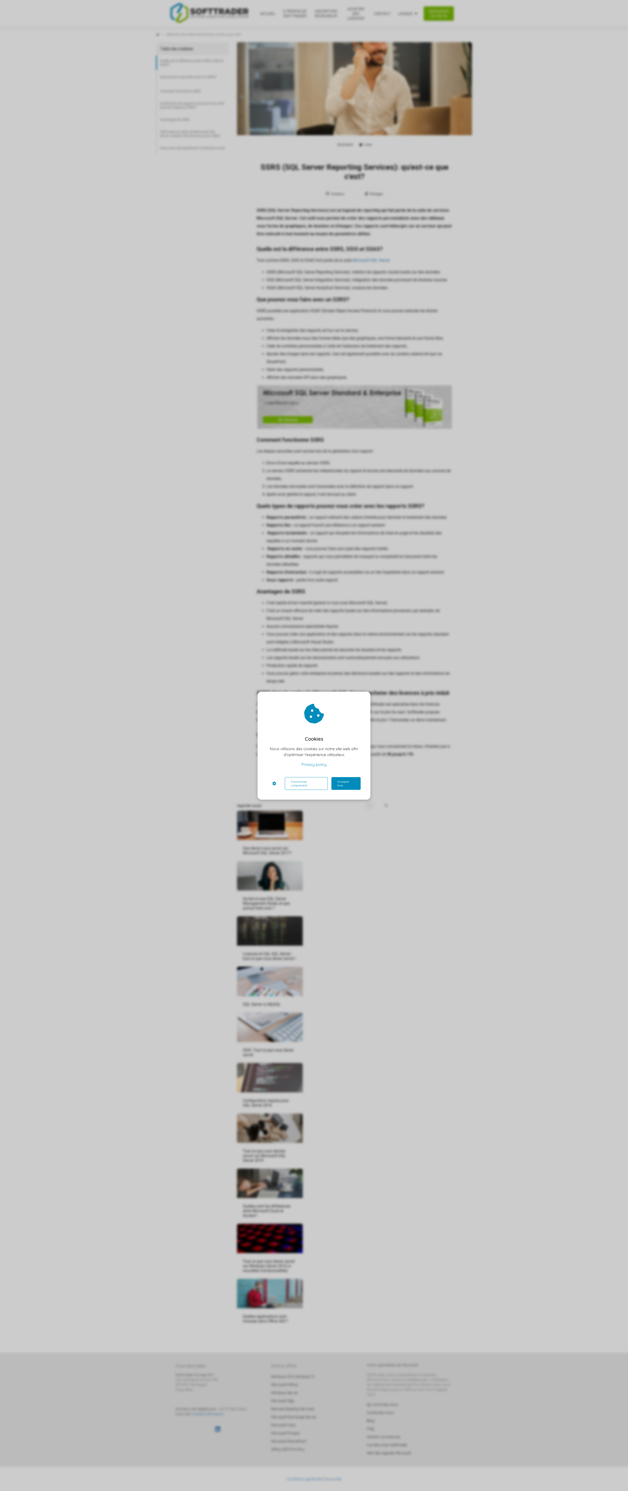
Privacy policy (314, 764)
